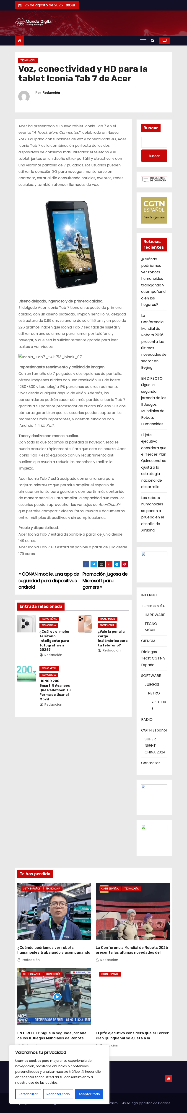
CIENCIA (148, 640)
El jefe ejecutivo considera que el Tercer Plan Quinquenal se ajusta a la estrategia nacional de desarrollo (153, 461)
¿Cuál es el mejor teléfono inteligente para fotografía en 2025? (54, 641)
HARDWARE (155, 614)
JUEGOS (152, 684)
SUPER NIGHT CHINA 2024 (155, 746)
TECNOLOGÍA (49, 625)
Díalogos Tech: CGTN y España (153, 658)
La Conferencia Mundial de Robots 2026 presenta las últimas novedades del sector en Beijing (154, 341)
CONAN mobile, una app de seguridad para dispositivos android (48, 580)
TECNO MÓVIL (28, 60)
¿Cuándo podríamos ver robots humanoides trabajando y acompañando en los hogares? (53, 952)
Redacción (51, 93)
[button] (154, 40)
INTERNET (149, 595)
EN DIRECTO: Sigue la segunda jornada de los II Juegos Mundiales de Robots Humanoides (51, 1038)
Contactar (150, 763)
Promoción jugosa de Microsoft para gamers (105, 580)
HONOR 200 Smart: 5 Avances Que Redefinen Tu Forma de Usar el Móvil (55, 690)
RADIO (147, 719)
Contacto (111, 1103)
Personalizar (28, 1094)
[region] (59, 1074)
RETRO (154, 693)
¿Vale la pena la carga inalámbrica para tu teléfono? (112, 638)
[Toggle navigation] (143, 41)
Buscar (150, 128)
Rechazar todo (58, 1094)
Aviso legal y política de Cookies (146, 1103)
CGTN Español (154, 730)
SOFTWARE (151, 675)
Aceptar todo (89, 1094)
